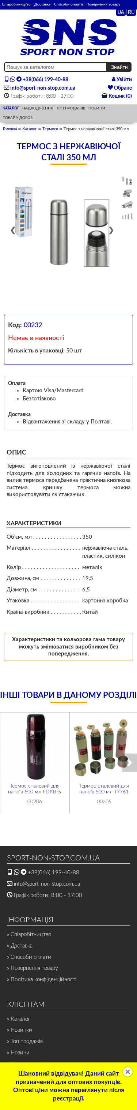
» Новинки (19, 1030)
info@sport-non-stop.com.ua (42, 88)
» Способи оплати (29, 957)
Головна (10, 129)
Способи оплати (68, 4)
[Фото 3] (127, 205)
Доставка (42, 4)
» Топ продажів (25, 1041)
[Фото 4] (127, 216)
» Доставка (20, 946)
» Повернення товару (32, 968)
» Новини (18, 1052)
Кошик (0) (119, 96)
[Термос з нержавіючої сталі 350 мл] (62, 234)
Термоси (50, 129)
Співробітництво (16, 4)
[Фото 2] (127, 193)
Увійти (123, 79)
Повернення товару (103, 4)
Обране (122, 88)
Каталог (29, 129)
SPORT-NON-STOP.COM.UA (53, 858)
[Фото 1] (127, 181)
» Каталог (18, 1019)
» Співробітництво (29, 934)
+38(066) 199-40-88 (45, 79)
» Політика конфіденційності (41, 979)
